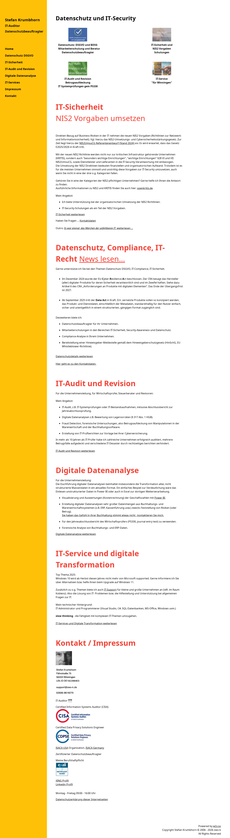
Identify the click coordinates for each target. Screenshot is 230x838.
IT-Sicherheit (14, 62)
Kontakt (10, 96)
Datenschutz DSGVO (19, 55)
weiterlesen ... (98, 228)
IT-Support (110, 589)
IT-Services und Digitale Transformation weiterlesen (86, 623)
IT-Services (12, 82)
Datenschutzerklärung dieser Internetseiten (82, 799)
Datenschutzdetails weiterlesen (74, 356)
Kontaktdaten (88, 220)
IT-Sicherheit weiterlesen (70, 214)
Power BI (159, 497)
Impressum (13, 89)
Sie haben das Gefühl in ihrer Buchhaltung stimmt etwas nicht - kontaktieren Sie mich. (113, 515)
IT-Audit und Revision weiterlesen (75, 451)
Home (9, 49)
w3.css (217, 826)
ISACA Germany (95, 748)
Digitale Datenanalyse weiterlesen (76, 534)
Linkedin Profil (64, 784)
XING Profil (62, 780)
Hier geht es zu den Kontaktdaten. (76, 364)
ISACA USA (62, 748)
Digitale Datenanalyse (20, 76)
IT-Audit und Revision (20, 69)
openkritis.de (145, 188)
